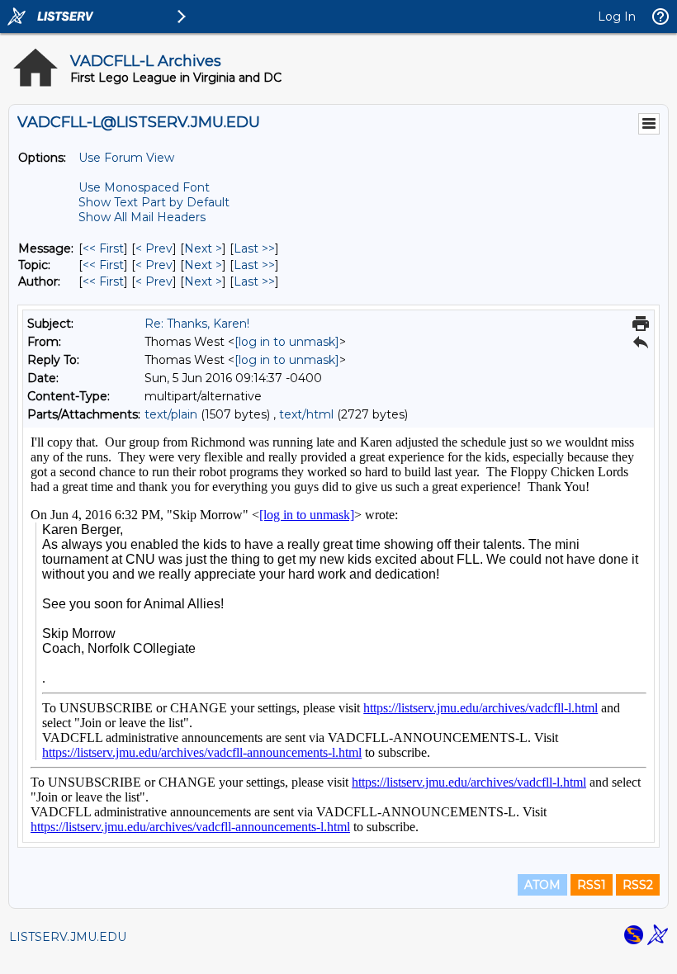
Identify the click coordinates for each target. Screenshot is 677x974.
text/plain (170, 414)
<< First (103, 248)
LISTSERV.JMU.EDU (67, 936)
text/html (306, 414)
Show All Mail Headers (142, 217)
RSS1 (591, 884)
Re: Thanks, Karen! (196, 323)
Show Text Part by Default (154, 202)
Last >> (254, 248)
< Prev (154, 248)
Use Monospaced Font (144, 187)
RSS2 (638, 884)
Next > (203, 248)
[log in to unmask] (286, 341)
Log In (617, 16)
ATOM (542, 884)
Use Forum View (126, 157)
